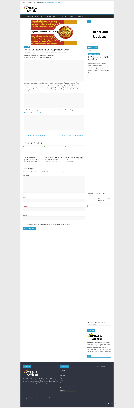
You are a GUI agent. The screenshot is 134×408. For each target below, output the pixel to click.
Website (25, 215)
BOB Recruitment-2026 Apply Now (97, 322)
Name (25, 197)
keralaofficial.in (63, 52)
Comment (26, 175)
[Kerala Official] (24, 16)
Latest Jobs (30, 16)
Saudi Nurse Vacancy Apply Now (74, 158)
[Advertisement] (54, 70)
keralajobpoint (56, 52)
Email (25, 206)
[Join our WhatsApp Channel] (120, 404)
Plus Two (42, 16)
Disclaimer (72, 16)
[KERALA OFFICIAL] (97, 334)
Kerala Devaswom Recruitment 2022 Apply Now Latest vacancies (31, 159)
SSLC (36, 16)
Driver (55, 16)
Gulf (66, 16)
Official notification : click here (33, 113)
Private (61, 16)
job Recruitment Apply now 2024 (73, 135)
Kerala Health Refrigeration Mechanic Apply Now (53, 158)
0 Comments (41, 52)
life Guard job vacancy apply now (97, 193)
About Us (80, 16)
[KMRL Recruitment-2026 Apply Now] (99, 51)
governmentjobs (49, 52)
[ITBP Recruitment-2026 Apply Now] (92, 198)
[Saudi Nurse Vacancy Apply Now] (75, 146)
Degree (49, 16)
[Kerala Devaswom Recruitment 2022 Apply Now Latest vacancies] (33, 146)
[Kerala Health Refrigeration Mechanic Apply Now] (54, 146)
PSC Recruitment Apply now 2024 (34, 135)
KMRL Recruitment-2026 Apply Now (50, 2)
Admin (34, 52)
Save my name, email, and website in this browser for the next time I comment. (48, 224)
